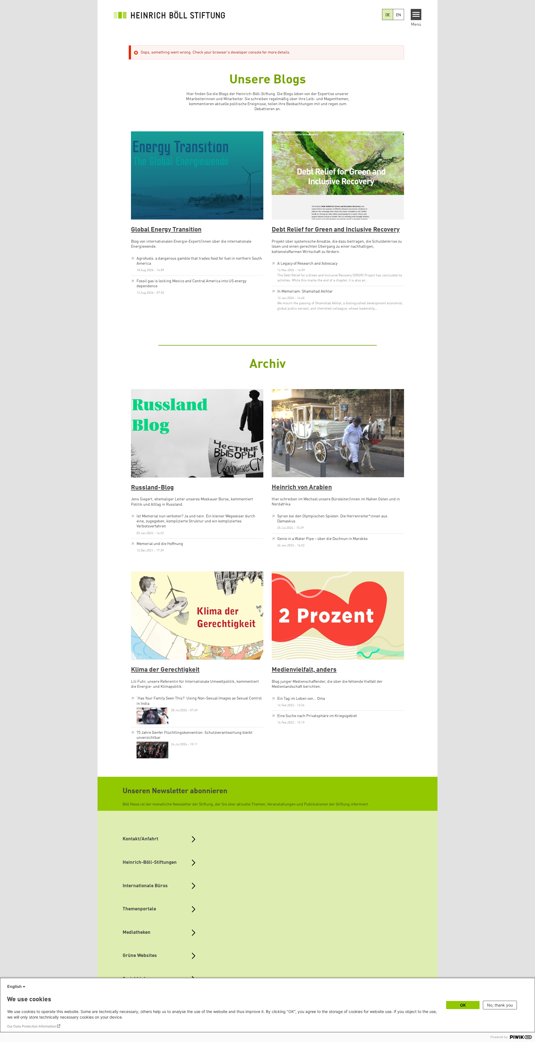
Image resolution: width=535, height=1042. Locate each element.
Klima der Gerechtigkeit (165, 670)
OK (463, 1005)
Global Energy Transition (166, 230)
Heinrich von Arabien (302, 487)
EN (398, 15)
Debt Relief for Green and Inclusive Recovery (336, 230)
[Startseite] (169, 14)
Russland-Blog (152, 488)
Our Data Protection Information (31, 1026)
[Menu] (416, 14)
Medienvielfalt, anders (304, 670)
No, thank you (500, 1005)
